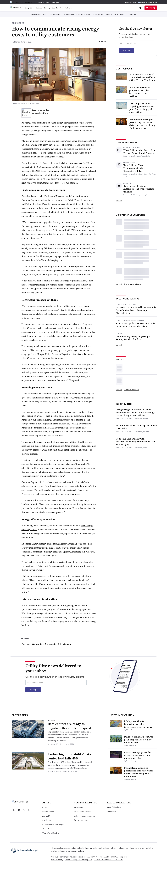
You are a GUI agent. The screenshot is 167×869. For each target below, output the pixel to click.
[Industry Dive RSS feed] (29, 810)
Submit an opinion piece (84, 816)
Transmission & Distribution (58, 644)
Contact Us (46, 816)
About (44, 807)
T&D (44, 14)
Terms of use (70, 859)
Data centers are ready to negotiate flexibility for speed (69, 726)
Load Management (83, 14)
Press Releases (66, 8)
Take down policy (84, 859)
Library (47, 8)
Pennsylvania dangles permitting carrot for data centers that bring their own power (142, 124)
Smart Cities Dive (43, 2)
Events (55, 8)
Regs (122, 14)
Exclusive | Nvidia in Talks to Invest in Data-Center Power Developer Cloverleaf (136, 310)
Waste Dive (55, 2)
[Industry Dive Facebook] (19, 810)
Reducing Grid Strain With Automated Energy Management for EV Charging (135, 441)
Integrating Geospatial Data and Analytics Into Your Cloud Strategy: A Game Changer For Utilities (136, 412)
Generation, (38, 644)
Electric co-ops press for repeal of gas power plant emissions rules (138, 755)
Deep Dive (29, 8)
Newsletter (46, 820)
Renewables (98, 14)
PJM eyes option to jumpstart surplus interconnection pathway (139, 92)
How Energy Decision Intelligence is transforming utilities (139, 189)
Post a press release (132, 284)
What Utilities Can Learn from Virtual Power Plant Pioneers (139, 152)
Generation (35, 14)
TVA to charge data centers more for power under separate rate (136, 325)
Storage (109, 14)
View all (119, 200)
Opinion (39, 8)
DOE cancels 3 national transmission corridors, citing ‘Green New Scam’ (142, 77)
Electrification (68, 14)
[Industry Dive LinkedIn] (14, 810)
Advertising (79, 807)
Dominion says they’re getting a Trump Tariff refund (133, 338)
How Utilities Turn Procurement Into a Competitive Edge (134, 168)
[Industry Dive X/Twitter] (24, 810)
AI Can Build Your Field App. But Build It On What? (136, 427)
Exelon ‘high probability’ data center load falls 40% (69, 756)
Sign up (152, 8)
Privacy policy (57, 859)
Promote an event (131, 389)
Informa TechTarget (93, 848)
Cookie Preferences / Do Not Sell (108, 859)
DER (116, 14)
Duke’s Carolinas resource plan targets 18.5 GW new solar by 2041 (138, 739)
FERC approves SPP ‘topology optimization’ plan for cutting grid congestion (142, 108)
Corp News (131, 14)
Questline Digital (41, 113)
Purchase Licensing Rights (53, 824)
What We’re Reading (50, 833)
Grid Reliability (54, 14)
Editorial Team (48, 811)
